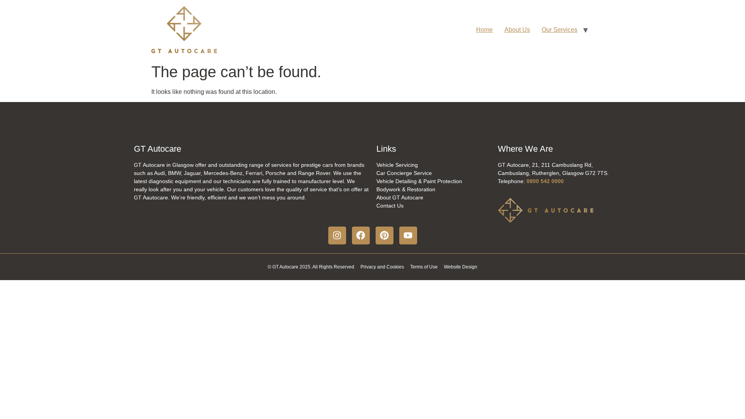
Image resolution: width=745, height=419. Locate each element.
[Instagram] (337, 235)
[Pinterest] (384, 235)
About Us (517, 29)
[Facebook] (361, 235)
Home (484, 29)
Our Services (559, 29)
